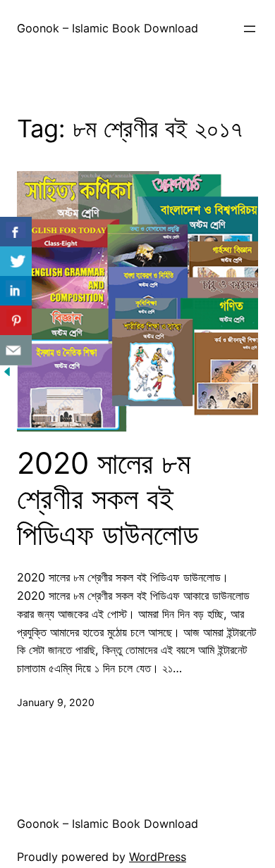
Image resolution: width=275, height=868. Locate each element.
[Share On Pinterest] (16, 321)
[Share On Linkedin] (16, 291)
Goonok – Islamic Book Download (107, 28)
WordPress (157, 857)
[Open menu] (249, 28)
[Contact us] (16, 350)
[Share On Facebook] (16, 232)
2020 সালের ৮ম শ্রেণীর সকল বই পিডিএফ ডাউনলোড (108, 499)
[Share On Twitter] (16, 261)
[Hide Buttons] (7, 374)
